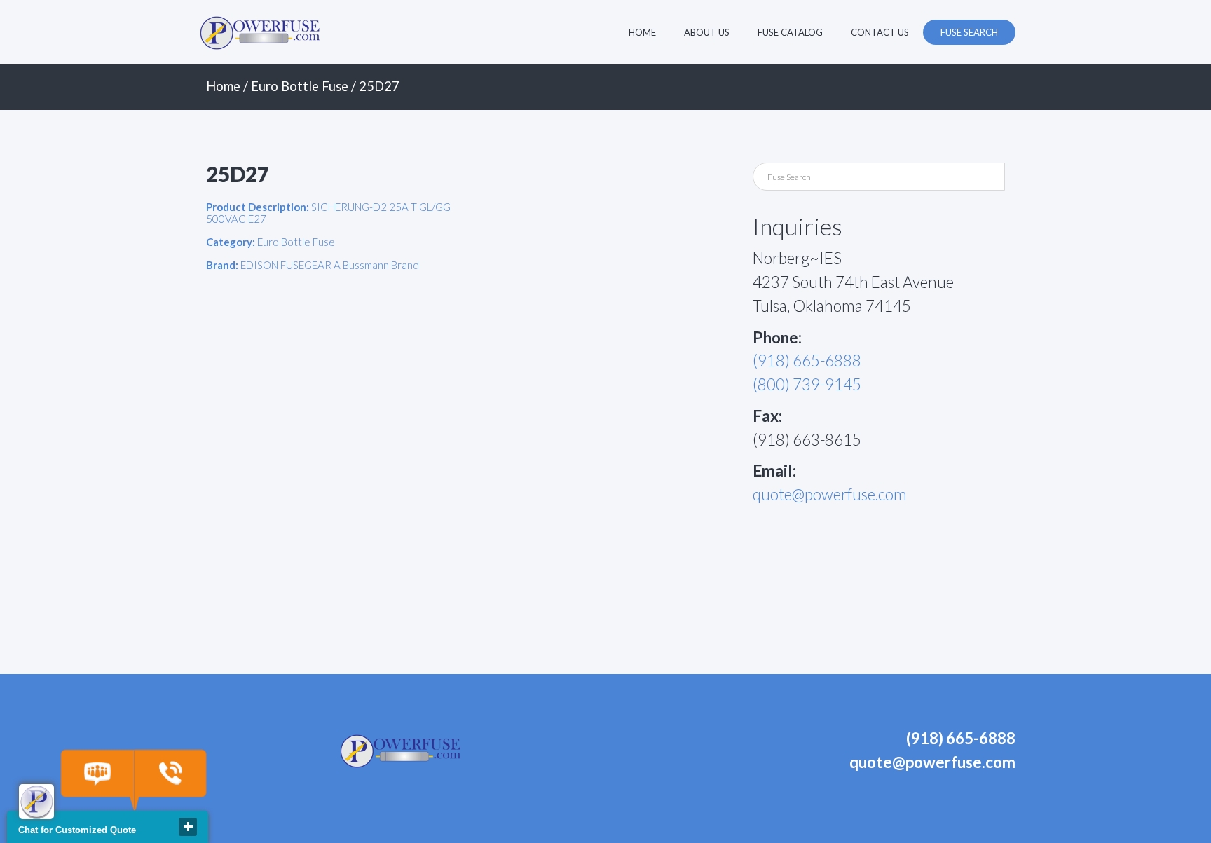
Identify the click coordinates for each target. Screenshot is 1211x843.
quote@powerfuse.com (830, 494)
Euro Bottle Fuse (299, 86)
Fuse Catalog (790, 32)
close (188, 827)
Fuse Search (969, 32)
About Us (707, 32)
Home (642, 32)
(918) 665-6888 (807, 360)
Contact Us (880, 32)
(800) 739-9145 (807, 384)
